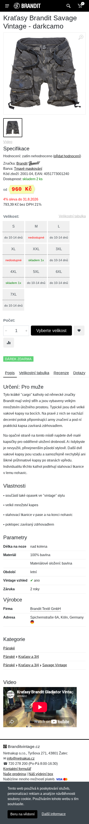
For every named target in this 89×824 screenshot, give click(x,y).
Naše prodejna (14, 774)
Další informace (54, 814)
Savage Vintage (54, 665)
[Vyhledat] (68, 5)
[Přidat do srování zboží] (8, 343)
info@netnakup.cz (21, 758)
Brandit (21, 163)
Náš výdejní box (41, 774)
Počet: (9, 320)
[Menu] (7, 6)
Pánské (9, 648)
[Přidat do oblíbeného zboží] (79, 331)
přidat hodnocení (67, 156)
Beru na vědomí (22, 814)
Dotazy (79, 373)
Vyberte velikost (51, 330)
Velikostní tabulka (72, 216)
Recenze (61, 373)
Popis (10, 373)
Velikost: (11, 216)
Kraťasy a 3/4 (28, 657)
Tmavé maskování (28, 168)
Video (7, 142)
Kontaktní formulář (17, 769)
